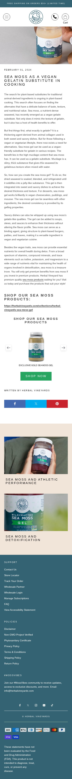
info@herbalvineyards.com (19, 690)
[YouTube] (44, 705)
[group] (36, 349)
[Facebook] (15, 404)
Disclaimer (10, 628)
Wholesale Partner (14, 586)
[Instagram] (36, 705)
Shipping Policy (12, 657)
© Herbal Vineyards (36, 716)
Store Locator (11, 575)
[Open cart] (65, 16)
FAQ (6, 604)
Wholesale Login (13, 592)
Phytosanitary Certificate (17, 640)
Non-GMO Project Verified (18, 634)
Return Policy (11, 663)
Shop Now (36, 376)
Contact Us (10, 569)
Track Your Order (13, 581)
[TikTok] (52, 705)
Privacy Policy (11, 646)
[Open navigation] (6, 16)
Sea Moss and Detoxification (23, 538)
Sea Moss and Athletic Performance (32, 481)
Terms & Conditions (15, 652)
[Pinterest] (57, 404)
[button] (8, 348)
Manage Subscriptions (16, 598)
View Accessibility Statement (19, 609)
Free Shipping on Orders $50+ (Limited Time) (36, 3)
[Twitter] (36, 404)
